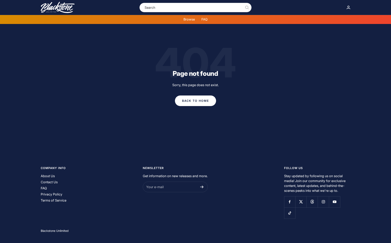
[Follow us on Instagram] (323, 201)
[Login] (348, 7)
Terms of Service (53, 200)
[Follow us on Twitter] (300, 201)
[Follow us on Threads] (312, 201)
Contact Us (49, 182)
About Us (48, 176)
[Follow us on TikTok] (289, 213)
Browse (189, 19)
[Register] (202, 187)
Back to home (195, 100)
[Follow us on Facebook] (289, 201)
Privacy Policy (51, 194)
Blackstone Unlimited (55, 230)
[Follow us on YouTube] (334, 201)
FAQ (204, 19)
